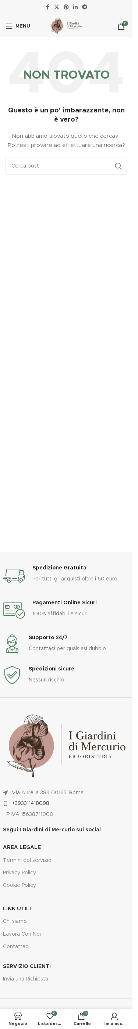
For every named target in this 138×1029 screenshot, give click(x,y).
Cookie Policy (19, 885)
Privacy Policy (19, 872)
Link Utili (17, 908)
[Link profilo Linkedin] (75, 7)
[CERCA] (118, 166)
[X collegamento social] (56, 7)
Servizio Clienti (27, 966)
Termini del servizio (27, 860)
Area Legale (22, 847)
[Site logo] (66, 26)
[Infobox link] (66, 576)
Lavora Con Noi (22, 934)
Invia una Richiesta (25, 979)
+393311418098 (30, 803)
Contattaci (16, 946)
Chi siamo (15, 921)
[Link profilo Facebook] (47, 7)
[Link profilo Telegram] (84, 7)
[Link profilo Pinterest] (66, 7)
